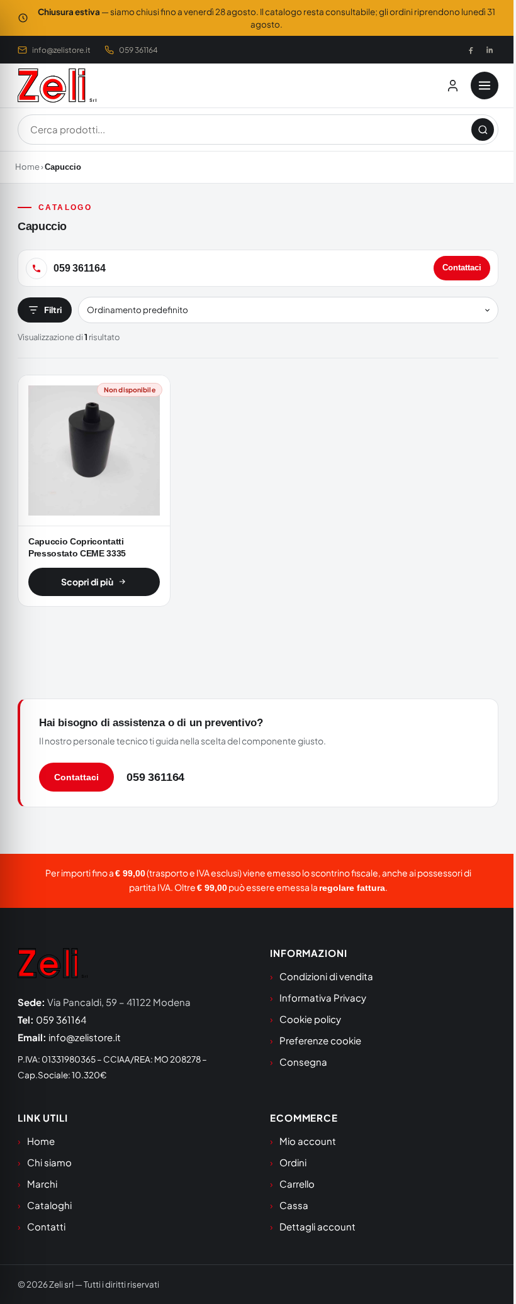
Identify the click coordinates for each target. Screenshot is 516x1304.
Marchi (42, 1184)
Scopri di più (87, 581)
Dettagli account (317, 1226)
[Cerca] (482, 129)
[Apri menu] (484, 85)
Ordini (292, 1162)
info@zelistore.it (61, 50)
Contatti (46, 1226)
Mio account (307, 1141)
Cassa (293, 1205)
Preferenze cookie (320, 1040)
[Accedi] (452, 85)
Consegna (303, 1062)
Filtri (53, 309)
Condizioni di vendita (326, 976)
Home (27, 167)
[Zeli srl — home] (57, 85)
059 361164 (138, 50)
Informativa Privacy (322, 997)
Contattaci (461, 267)
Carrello (297, 1184)
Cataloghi (49, 1205)
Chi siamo (49, 1162)
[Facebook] (471, 49)
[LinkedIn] (489, 49)
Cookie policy (310, 1019)
